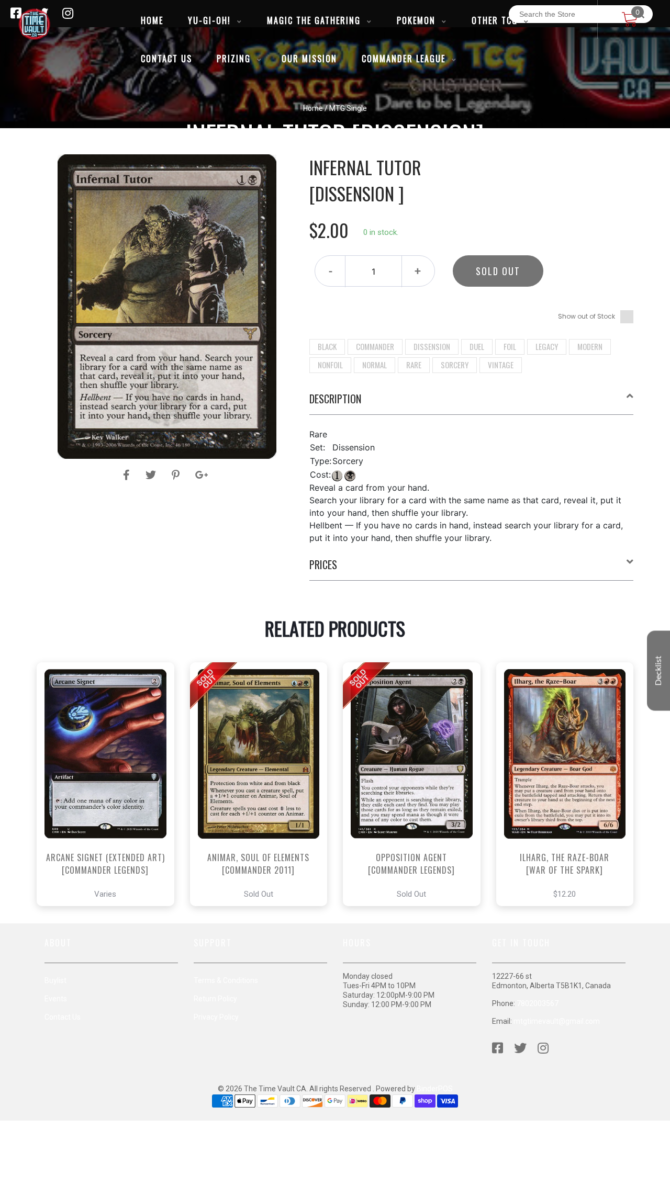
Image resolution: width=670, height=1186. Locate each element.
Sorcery (454, 364)
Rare (413, 364)
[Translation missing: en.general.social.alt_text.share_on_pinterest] (177, 475)
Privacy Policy (216, 1017)
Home (313, 108)
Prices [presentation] (323, 564)
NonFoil (330, 364)
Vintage (500, 364)
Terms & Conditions (226, 980)
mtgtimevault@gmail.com (556, 1021)
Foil (510, 346)
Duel (477, 346)
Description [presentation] (335, 398)
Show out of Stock (586, 316)
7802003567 (538, 1003)
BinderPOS (435, 1089)
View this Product (110, 813)
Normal (374, 364)
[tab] (471, 403)
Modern (589, 346)
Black (327, 346)
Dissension (432, 346)
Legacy (546, 346)
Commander (375, 346)
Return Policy (215, 999)
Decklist (658, 670)
